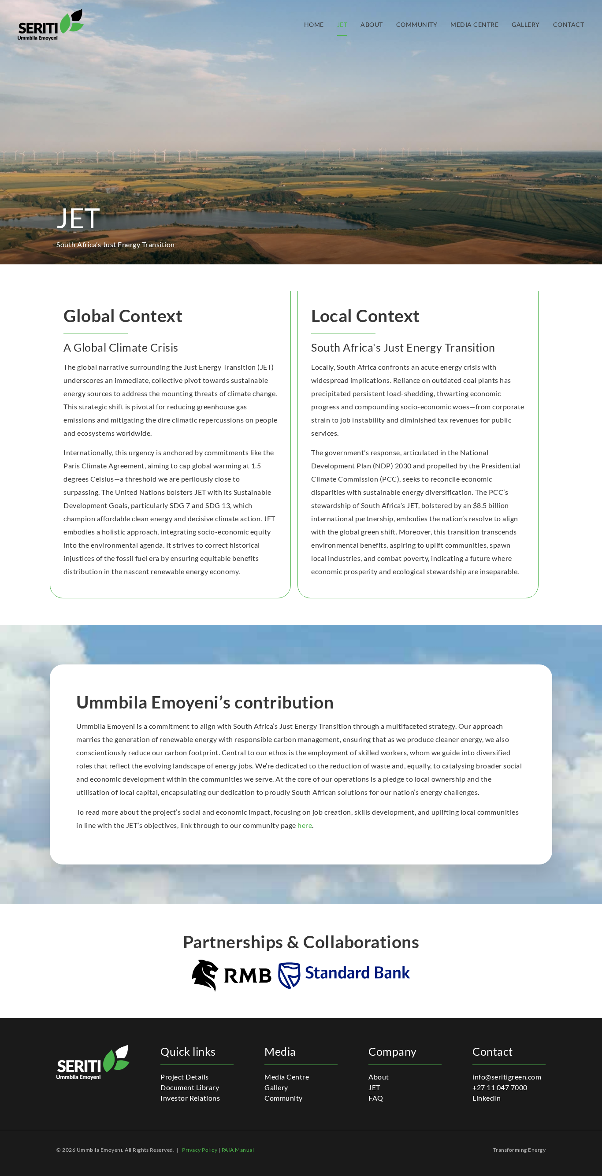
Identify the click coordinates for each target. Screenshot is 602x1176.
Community (417, 24)
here (304, 825)
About (371, 24)
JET (342, 24)
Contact (568, 24)
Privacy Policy (199, 1149)
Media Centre (474, 24)
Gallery (526, 24)
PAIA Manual (238, 1149)
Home (314, 24)
